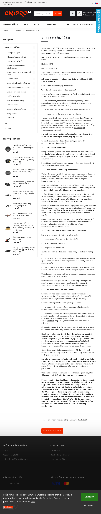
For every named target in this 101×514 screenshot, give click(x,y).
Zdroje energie (13, 53)
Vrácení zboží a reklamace (15, 459)
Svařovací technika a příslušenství (16, 67)
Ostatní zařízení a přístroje (18, 83)
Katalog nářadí (12, 47)
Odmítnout (89, 505)
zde (33, 502)
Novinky (8, 129)
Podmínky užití (57, 450)
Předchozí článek (52, 431)
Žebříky (10, 118)
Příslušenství (12, 105)
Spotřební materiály (15, 100)
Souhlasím (89, 497)
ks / (14, 484)
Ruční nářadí (12, 79)
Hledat (57, 14)
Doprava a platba (11, 455)
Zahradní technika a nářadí (19, 88)
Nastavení (8, 507)
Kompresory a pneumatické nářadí (19, 73)
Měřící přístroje (13, 96)
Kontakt (50, 321)
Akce (7, 123)
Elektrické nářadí (14, 61)
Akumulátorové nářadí (16, 57)
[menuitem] (12, 24)
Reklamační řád (57, 459)
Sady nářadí (12, 114)
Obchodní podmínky (60, 455)
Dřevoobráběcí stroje (16, 92)
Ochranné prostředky (16, 109)
